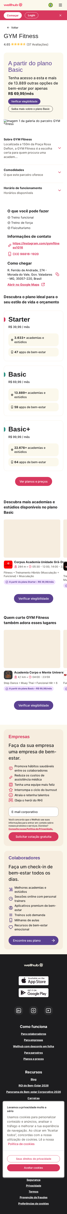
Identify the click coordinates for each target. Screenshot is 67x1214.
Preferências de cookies (33, 1203)
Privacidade (33, 1185)
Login (31, 15)
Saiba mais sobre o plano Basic (30, 108)
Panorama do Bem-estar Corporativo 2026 (33, 1091)
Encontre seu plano (27, 940)
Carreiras (34, 1098)
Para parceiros (33, 1052)
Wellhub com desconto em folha (33, 1046)
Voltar (14, 27)
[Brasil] (50, 5)
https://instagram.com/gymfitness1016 (36, 245)
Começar (13, 15)
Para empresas (33, 1040)
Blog (33, 1079)
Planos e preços (33, 1058)
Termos (33, 1191)
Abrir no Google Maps (23, 284)
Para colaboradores (33, 1033)
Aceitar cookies (33, 1167)
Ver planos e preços (34, 481)
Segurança (33, 1179)
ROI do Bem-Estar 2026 (34, 1085)
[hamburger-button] (60, 5)
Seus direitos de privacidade (33, 1158)
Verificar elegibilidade (24, 101)
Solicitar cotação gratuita (33, 836)
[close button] (60, 15)
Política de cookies (21, 1144)
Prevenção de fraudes (33, 1197)
